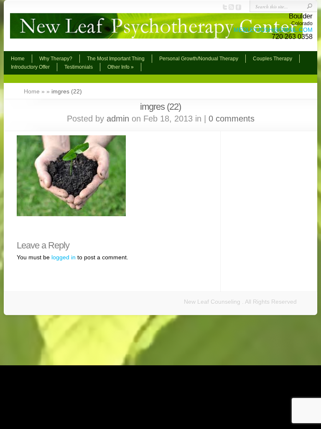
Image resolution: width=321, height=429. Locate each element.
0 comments (232, 118)
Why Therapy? (55, 59)
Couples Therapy (272, 59)
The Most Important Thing (116, 59)
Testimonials (78, 67)
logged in (63, 257)
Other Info (120, 67)
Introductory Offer (30, 67)
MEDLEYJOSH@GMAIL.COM (273, 29)
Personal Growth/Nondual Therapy (198, 59)
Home (18, 59)
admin (118, 118)
